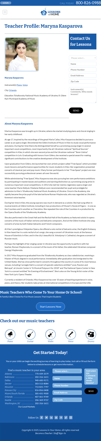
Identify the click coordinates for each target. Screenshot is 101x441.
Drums (91, 341)
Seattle (8, 400)
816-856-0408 (41, 390)
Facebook (41, 417)
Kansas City (10, 390)
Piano (19, 85)
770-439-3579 (41, 373)
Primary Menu (5, 12)
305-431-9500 (41, 393)
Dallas (8, 380)
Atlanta (8, 374)
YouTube (56, 417)
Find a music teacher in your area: (26, 370)
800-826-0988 (88, 2)
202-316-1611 (41, 377)
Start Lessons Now (50, 306)
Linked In (51, 417)
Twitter (46, 417)
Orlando (13, 90)
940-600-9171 (41, 380)
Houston (9, 387)
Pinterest (61, 417)
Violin (50, 341)
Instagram (70, 417)
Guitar (30, 341)
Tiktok (66, 417)
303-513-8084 (41, 383)
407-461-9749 (41, 396)
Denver (8, 383)
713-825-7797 (41, 387)
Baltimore (9, 377)
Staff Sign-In (60, 433)
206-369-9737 (41, 400)
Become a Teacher (43, 433)
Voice (25, 85)
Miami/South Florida (15, 393)
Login (6, 3)
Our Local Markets (26, 406)
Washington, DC (12, 403)
